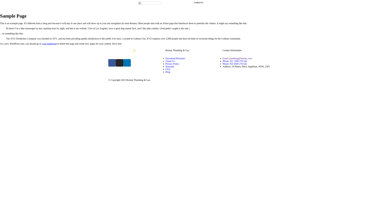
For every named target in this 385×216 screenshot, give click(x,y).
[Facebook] (112, 63)
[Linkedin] (127, 63)
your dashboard (49, 43)
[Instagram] (119, 63)
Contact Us (198, 2)
